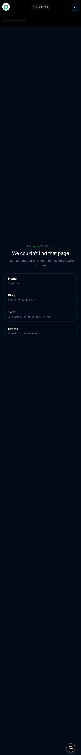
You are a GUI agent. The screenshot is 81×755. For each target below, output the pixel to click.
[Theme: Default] (70, 747)
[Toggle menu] (75, 7)
